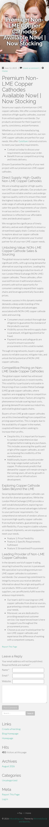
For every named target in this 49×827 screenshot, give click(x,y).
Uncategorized (9, 780)
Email (5, 675)
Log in (5, 799)
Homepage (7, 738)
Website (6, 681)
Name (5, 669)
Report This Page (9, 646)
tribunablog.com (16, 818)
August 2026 (8, 766)
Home (5, 71)
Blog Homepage (10, 733)
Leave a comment (31, 68)
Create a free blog (11, 729)
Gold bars (23, 141)
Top (20, 813)
